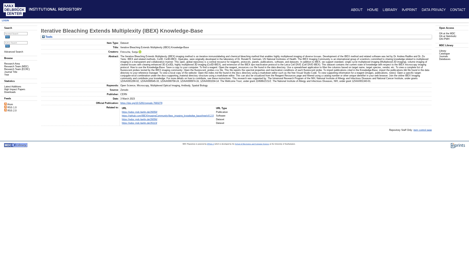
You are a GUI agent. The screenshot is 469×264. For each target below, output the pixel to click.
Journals (443, 56)
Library (390, 10)
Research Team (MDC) (16, 66)
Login (5, 20)
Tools (48, 36)
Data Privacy (434, 10)
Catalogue (444, 53)
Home (372, 10)
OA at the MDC (447, 33)
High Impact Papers (14, 89)
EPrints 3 (210, 144)
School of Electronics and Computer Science (252, 144)
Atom (10, 104)
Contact (458, 10)
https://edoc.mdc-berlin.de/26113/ (139, 123)
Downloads (10, 92)
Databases (444, 59)
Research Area (12, 63)
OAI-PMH (444, 39)
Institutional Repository (55, 9)
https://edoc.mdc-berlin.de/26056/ (139, 119)
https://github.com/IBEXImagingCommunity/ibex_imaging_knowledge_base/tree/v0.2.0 (168, 115)
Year (6, 74)
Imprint (409, 10)
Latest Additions (12, 86)
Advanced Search (13, 51)
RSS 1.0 (12, 107)
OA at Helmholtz (448, 36)
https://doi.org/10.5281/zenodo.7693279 (141, 103)
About (357, 10)
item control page (422, 130)
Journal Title (10, 72)
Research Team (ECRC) (17, 69)
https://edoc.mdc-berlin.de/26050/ (139, 112)
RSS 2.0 (12, 110)
